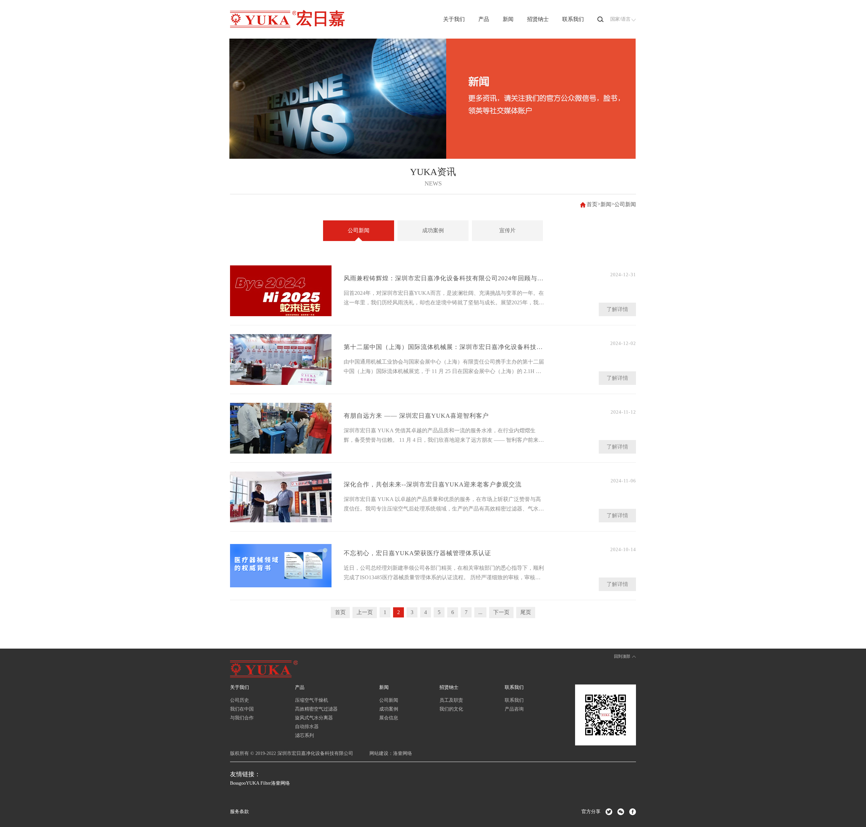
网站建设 (378, 753)
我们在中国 (242, 709)
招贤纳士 (538, 19)
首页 (592, 204)
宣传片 (507, 230)
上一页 (365, 612)
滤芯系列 (304, 735)
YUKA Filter (258, 783)
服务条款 (239, 811)
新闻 (508, 19)
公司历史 (239, 700)
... (480, 612)
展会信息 (388, 717)
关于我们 (454, 19)
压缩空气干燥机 (311, 700)
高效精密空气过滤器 (316, 709)
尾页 (525, 612)
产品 (483, 19)
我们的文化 (451, 709)
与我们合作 (242, 717)
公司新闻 (625, 204)
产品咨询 (514, 709)
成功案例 (433, 230)
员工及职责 (451, 700)
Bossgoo (238, 783)
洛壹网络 (402, 753)
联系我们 (573, 19)
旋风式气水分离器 (314, 717)
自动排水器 (307, 726)
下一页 (501, 612)
